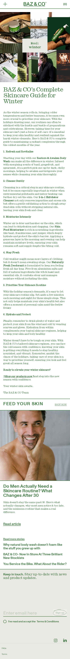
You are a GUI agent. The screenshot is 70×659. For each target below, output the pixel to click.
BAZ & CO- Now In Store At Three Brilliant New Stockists (33, 556)
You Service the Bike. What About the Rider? (35, 564)
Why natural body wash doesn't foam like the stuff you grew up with (32, 546)
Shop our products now (18, 376)
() (65, 4)
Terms (4, 654)
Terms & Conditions (48, 621)
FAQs (4, 648)
